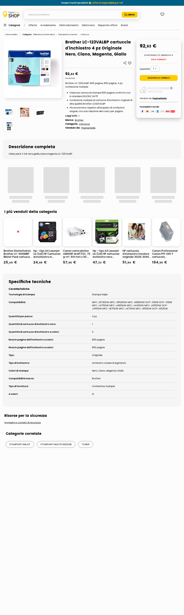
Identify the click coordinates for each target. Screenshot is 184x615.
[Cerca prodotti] (130, 15)
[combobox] (81, 14)
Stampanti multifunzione (56, 499)
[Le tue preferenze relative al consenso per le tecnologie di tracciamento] (179, 610)
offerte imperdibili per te (107, 2)
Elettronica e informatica (44, 34)
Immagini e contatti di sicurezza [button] (22, 478)
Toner (85, 499)
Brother (79, 120)
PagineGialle (88, 128)
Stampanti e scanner (67, 34)
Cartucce (85, 34)
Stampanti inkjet (19, 499)
